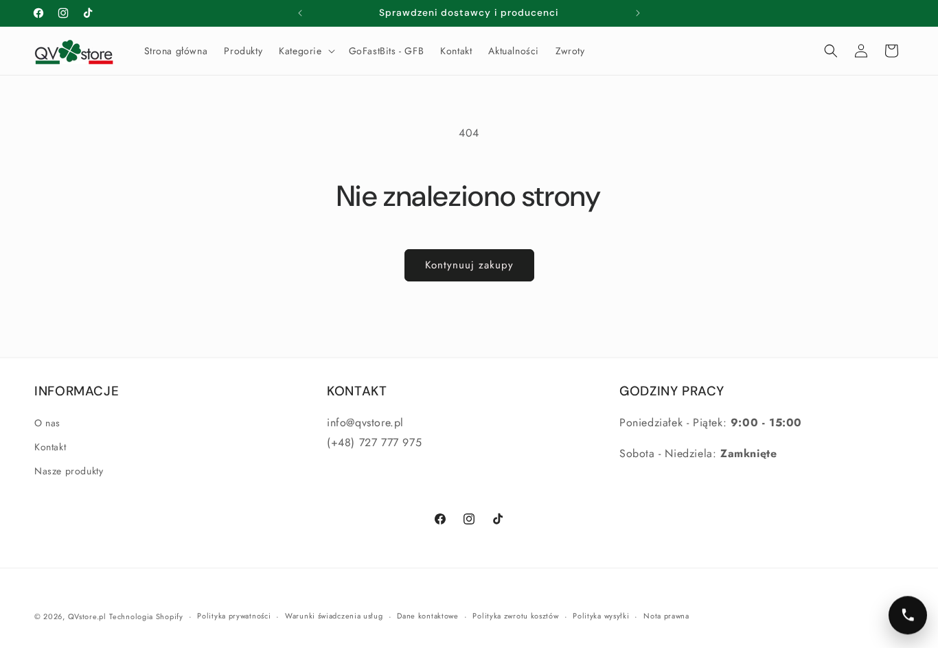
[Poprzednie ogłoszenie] (300, 13)
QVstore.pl (87, 616)
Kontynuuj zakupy (469, 265)
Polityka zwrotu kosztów (515, 616)
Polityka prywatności (234, 616)
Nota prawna (666, 616)
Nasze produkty (68, 471)
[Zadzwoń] (908, 615)
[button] (305, 50)
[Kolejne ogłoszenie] (638, 13)
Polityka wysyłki (601, 616)
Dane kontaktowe (428, 616)
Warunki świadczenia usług (334, 616)
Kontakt (50, 447)
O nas (47, 423)
